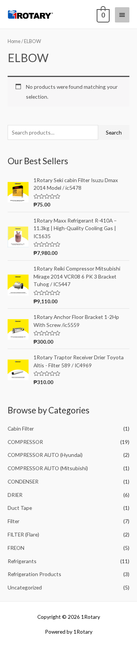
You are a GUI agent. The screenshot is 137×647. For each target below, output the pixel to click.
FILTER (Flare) (23, 534)
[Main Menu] (122, 14)
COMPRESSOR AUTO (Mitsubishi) (48, 468)
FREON (16, 548)
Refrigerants (22, 561)
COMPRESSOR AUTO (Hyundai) (45, 455)
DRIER (15, 495)
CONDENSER (23, 481)
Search (114, 132)
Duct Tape (20, 507)
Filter (13, 521)
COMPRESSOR (25, 442)
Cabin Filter (21, 428)
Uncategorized (25, 587)
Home (14, 41)
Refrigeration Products (34, 574)
